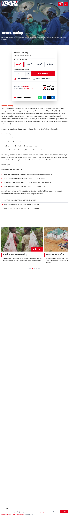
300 (39, 64)
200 (29, 64)
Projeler (15, 13)
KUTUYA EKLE (43, 73)
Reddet (55, 511)
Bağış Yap (26, 86)
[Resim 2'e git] (32, 268)
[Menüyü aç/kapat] (66, 4)
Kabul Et (64, 511)
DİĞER (50, 64)
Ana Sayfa (5, 13)
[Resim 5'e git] (39, 268)
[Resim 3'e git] (34, 268)
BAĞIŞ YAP (37, 249)
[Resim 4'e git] (36, 268)
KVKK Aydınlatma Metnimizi (16, 514)
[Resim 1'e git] (30, 268)
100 (19, 64)
